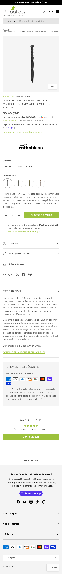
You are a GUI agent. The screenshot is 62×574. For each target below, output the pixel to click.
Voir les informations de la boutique (23, 232)
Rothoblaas (8, 96)
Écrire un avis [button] (31, 436)
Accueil (6, 30)
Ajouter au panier (41, 215)
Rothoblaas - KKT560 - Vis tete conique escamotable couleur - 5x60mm (31, 32)
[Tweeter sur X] (17, 274)
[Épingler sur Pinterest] (30, 274)
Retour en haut (31, 460)
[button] (51, 11)
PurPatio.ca (13, 567)
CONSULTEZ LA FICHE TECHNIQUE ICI (24, 352)
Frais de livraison (10, 120)
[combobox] (31, 21)
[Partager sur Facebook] (23, 274)
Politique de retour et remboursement (22, 132)
